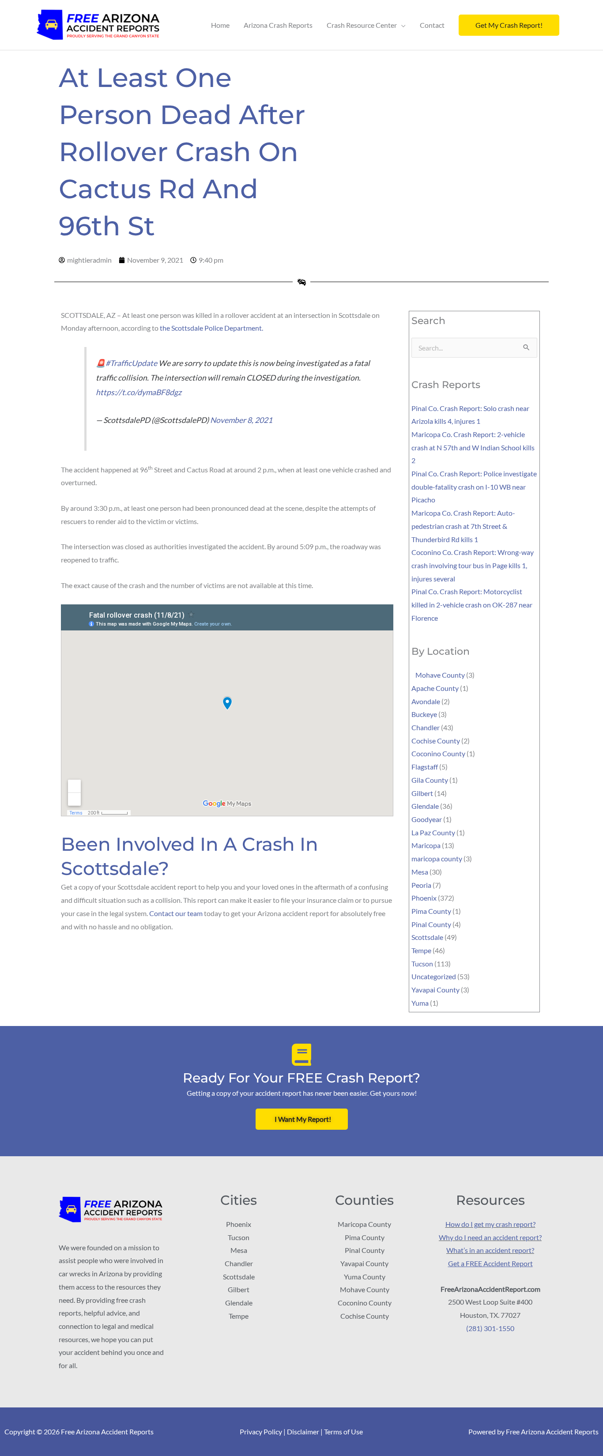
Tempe (421, 950)
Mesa (419, 872)
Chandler (425, 727)
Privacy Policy (261, 1431)
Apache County (435, 688)
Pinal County (431, 924)
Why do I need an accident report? (490, 1237)
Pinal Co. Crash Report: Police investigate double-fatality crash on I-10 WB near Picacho (474, 486)
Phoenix (424, 898)
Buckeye (424, 714)
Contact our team (176, 913)
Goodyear (426, 819)
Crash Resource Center (362, 25)
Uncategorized (433, 976)
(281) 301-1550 (490, 1328)
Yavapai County (435, 989)
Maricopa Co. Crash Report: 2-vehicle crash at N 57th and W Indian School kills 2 (473, 447)
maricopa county (436, 858)
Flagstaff (424, 766)
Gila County (429, 780)
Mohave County (438, 675)
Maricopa (426, 845)
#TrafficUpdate (131, 363)
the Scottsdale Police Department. (211, 328)
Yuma (420, 1003)
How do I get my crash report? (490, 1224)
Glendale (425, 806)
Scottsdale (427, 937)
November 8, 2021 (241, 420)
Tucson (422, 963)
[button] (509, 25)
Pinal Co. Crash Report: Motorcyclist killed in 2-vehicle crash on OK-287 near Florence (471, 604)
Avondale (425, 701)
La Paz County (433, 832)
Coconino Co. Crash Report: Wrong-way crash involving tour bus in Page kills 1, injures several (472, 565)
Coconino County (438, 753)
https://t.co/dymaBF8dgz (138, 392)
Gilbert (422, 793)
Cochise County (435, 740)
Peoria (421, 885)
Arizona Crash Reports (278, 25)
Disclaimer (303, 1431)
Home (220, 25)
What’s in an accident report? (490, 1250)
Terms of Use (343, 1431)
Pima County (431, 911)
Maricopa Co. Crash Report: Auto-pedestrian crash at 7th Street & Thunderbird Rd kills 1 (463, 526)
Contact (432, 25)
